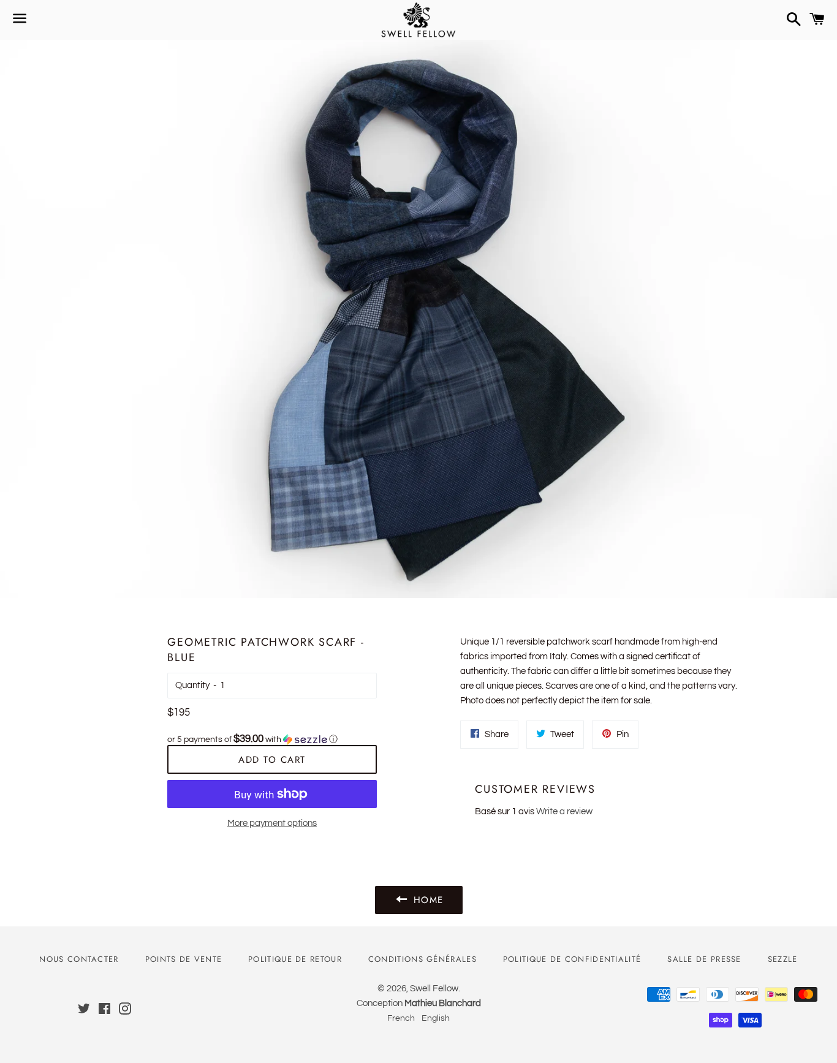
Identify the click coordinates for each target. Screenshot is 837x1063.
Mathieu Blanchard (442, 1003)
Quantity (192, 685)
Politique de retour (295, 959)
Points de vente (183, 959)
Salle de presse (704, 959)
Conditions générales (422, 959)
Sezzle (783, 959)
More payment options (272, 823)
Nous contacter (78, 959)
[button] (272, 739)
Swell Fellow (434, 988)
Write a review (564, 811)
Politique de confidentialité (572, 959)
